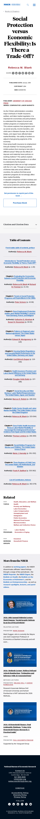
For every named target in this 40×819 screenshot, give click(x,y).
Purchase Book (20, 203)
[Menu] (34, 5)
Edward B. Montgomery (21, 339)
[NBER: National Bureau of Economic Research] (12, 5)
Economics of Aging (22, 532)
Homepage (20, 788)
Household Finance (21, 541)
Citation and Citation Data (16, 224)
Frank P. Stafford (19, 471)
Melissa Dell (19, 683)
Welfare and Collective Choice (25, 525)
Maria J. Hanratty (19, 453)
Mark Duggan (18, 630)
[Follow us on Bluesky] (18, 804)
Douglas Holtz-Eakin (21, 379)
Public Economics (20, 518)
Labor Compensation (21, 511)
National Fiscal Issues (22, 520)
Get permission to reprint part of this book (18, 194)
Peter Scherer (20, 302)
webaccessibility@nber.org (19, 781)
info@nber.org (20, 779)
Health (16, 504)
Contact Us (20, 770)
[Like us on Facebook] (26, 804)
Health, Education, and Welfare (25, 502)
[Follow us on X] (9, 804)
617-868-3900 (20, 777)
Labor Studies (20, 530)
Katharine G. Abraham (23, 319)
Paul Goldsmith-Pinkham (23, 740)
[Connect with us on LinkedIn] (13, 804)
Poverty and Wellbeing (22, 506)
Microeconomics (20, 522)
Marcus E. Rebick (19, 399)
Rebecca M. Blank (20, 67)
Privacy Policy (20, 797)
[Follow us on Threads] (22, 804)
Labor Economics (20, 509)
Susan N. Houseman (16, 322)
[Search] (27, 5)
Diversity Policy (20, 795)
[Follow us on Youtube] (30, 804)
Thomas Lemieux (20, 436)
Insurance (17, 539)
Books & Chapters (12, 11)
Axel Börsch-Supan (21, 359)
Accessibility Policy (20, 793)
